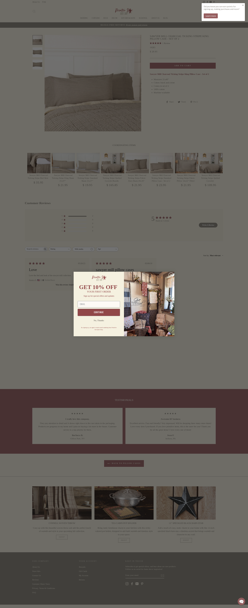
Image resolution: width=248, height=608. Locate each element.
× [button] (243, 5)
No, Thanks (99, 320)
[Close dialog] (171, 275)
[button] (241, 601)
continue (99, 312)
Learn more (211, 16)
